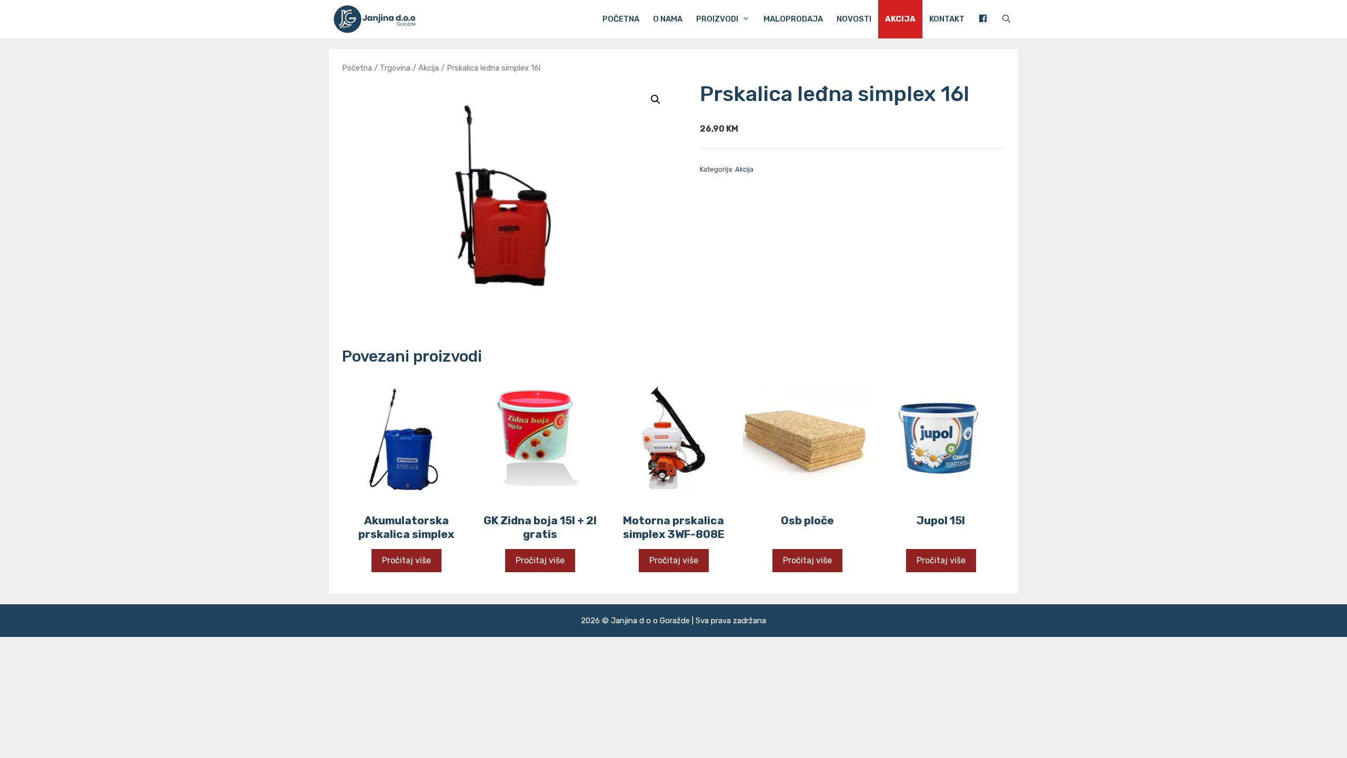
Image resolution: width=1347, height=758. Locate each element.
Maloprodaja (793, 19)
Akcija (900, 19)
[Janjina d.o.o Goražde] (378, 19)
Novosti (854, 19)
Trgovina (395, 68)
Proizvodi (717, 19)
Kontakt (946, 19)
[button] (655, 99)
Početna (620, 19)
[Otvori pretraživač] (1006, 19)
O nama (667, 19)
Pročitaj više (406, 560)
